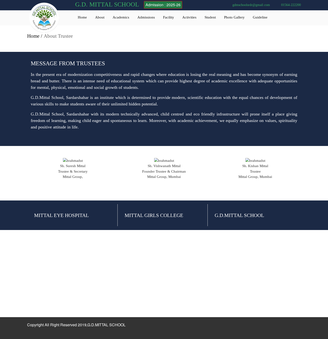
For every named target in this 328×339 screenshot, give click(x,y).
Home (82, 17)
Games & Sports (149, 283)
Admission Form (94, 291)
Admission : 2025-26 (163, 4)
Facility (168, 17)
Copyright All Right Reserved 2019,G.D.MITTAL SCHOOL (76, 324)
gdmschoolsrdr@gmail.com (251, 5)
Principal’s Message (42, 283)
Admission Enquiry (96, 283)
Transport (144, 274)
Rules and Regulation (98, 274)
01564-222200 (291, 5)
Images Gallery (202, 266)
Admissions (146, 17)
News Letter (200, 283)
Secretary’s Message (42, 291)
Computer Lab (147, 266)
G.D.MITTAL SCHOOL (239, 215)
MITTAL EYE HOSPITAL (61, 215)
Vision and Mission (41, 274)
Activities (189, 17)
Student (210, 17)
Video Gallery (201, 274)
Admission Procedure (98, 266)
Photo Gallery (234, 17)
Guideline (260, 17)
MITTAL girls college (154, 215)
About (99, 17)
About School (37, 266)
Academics (121, 17)
